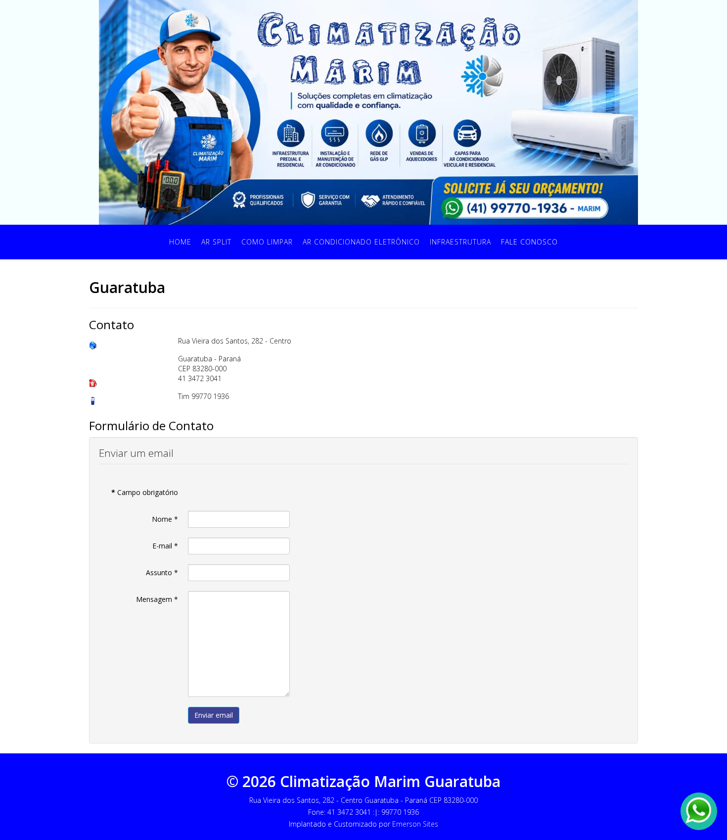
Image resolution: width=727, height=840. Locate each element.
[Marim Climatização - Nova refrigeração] (368, 111)
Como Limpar (267, 242)
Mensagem (157, 599)
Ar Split (216, 242)
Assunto (162, 572)
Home (180, 242)
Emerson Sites (415, 824)
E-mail (165, 545)
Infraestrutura (460, 242)
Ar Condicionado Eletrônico (361, 242)
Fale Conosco (529, 242)
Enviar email (213, 715)
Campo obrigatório (144, 492)
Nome (165, 519)
